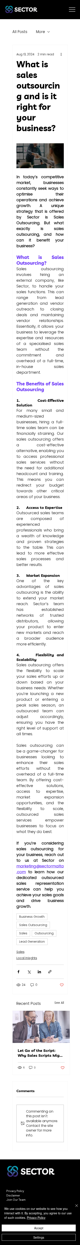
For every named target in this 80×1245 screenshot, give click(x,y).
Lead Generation (32, 941)
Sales (23, 933)
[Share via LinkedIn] (39, 972)
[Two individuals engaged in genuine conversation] (41, 1027)
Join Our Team (16, 1199)
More (40, 31)
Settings (38, 1237)
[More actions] (61, 54)
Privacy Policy (15, 1191)
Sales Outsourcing (33, 925)
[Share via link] (50, 972)
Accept (38, 1228)
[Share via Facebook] (18, 972)
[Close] (74, 1208)
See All (59, 1003)
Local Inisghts (26, 958)
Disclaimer (13, 1195)
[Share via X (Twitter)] (29, 972)
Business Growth (32, 917)
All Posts (19, 31)
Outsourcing (44, 933)
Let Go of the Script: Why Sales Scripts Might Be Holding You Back (41, 1053)
